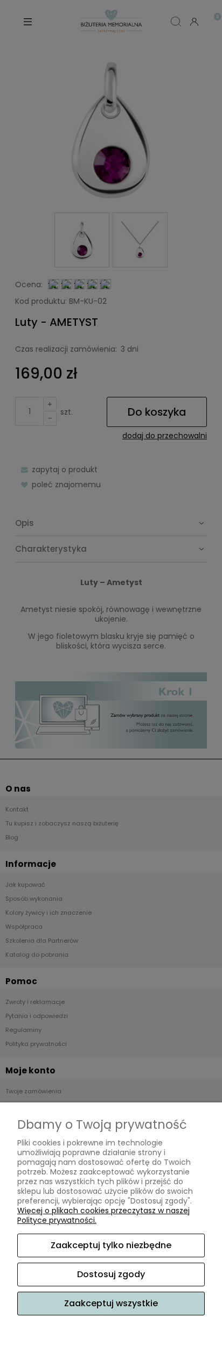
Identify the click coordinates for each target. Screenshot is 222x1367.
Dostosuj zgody (111, 1274)
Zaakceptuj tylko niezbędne (111, 1245)
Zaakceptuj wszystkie (111, 1303)
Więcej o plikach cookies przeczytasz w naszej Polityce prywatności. (103, 1215)
